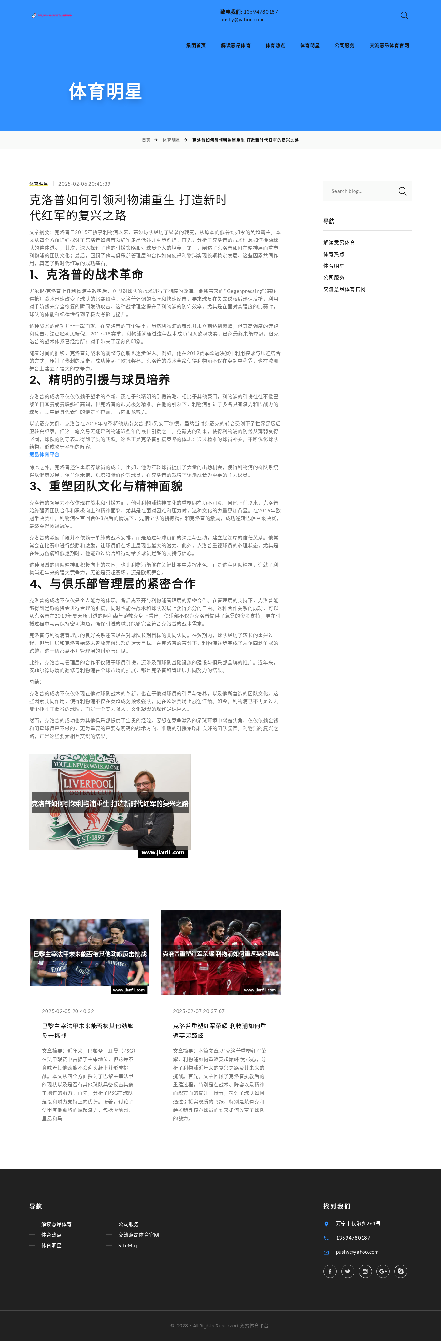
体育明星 (310, 45)
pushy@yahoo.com (242, 19)
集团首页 (196, 45)
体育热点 (276, 45)
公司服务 (345, 45)
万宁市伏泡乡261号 (358, 1223)
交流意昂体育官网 (389, 45)
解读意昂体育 (236, 45)
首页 (146, 140)
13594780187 (261, 12)
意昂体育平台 (254, 1325)
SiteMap (128, 1245)
